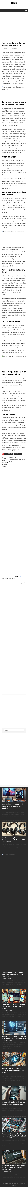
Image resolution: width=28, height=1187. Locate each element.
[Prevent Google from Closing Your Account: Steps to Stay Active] (14, 1002)
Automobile (9, 454)
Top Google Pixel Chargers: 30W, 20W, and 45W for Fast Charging (12, 974)
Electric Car (18, 454)
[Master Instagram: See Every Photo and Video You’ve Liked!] (14, 1131)
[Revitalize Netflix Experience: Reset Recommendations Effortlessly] (14, 1163)
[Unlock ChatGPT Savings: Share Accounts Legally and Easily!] (14, 1065)
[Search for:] (14, 730)
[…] (22, 984)
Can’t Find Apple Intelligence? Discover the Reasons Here (14, 1103)
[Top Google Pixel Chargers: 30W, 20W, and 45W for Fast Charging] (14, 970)
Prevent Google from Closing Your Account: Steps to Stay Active (13, 1006)
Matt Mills (15, 48)
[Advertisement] (14, 26)
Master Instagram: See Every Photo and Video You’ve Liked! (14, 1135)
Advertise (14, 1185)
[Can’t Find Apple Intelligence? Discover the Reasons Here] (14, 1099)
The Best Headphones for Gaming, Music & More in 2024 (13, 839)
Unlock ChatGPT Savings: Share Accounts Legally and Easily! (13, 1070)
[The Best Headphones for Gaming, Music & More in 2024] (14, 835)
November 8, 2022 (7, 48)
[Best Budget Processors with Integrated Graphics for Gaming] (14, 801)
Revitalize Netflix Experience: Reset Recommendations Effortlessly (13, 1168)
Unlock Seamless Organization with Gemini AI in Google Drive (14, 1037)
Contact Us (22, 1183)
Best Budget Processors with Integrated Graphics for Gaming (13, 806)
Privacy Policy (16, 1183)
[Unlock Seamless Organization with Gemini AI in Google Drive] (14, 1034)
